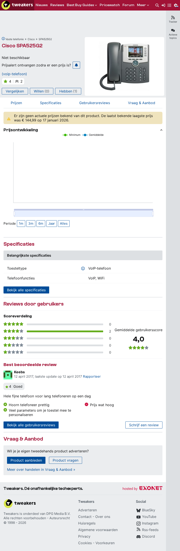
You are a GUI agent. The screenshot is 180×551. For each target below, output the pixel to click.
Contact (85, 516)
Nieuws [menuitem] (42, 5)
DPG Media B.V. (58, 514)
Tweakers (11, 514)
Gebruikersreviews (94, 103)
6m (40, 223)
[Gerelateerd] (3, 38)
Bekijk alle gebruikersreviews (31, 425)
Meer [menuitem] (141, 5)
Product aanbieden (26, 460)
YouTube (149, 516)
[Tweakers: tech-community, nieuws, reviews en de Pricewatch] (17, 5)
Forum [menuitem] (128, 5)
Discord (148, 536)
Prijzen (16, 103)
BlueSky (148, 510)
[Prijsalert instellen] (76, 65)
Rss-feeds (150, 530)
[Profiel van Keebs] (8, 375)
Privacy (84, 536)
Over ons (102, 516)
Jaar (51, 223)
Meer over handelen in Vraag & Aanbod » (41, 469)
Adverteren (87, 510)
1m (21, 223)
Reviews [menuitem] (57, 5)
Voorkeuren (105, 543)
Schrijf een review (144, 425)
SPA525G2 (45, 39)
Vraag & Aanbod (141, 103)
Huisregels (86, 523)
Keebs (19, 372)
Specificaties (50, 103)
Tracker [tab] (173, 21)
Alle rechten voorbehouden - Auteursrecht (37, 518)
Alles (64, 223)
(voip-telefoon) (14, 74)
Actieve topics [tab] (173, 36)
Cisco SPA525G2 (22, 46)
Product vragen (65, 460)
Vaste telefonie (14, 39)
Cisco (31, 39)
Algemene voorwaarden (98, 530)
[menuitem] (157, 5)
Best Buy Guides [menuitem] (80, 5)
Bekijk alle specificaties (26, 290)
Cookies (85, 543)
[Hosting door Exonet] (142, 489)
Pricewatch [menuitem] (110, 5)
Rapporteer (92, 376)
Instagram (150, 523)
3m (30, 223)
